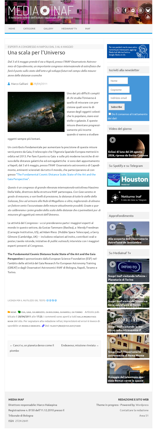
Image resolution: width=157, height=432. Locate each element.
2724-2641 (21, 420)
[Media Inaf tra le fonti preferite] (128, 59)
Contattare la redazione (134, 410)
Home (12, 28)
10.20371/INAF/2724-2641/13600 (65, 325)
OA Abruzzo (38, 312)
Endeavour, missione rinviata (80, 345)
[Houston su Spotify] (128, 187)
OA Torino (77, 312)
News (13, 312)
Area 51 (144, 415)
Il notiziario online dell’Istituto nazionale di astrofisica (41, 17)
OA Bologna (52, 312)
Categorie (29, 28)
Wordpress (142, 404)
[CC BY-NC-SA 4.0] (52, 300)
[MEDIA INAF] (41, 14)
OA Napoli (65, 312)
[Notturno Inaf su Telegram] (128, 204)
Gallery (48, 28)
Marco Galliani (19, 83)
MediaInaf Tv (69, 28)
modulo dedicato (31, 325)
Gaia (28, 312)
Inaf (87, 28)
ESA (23, 312)
